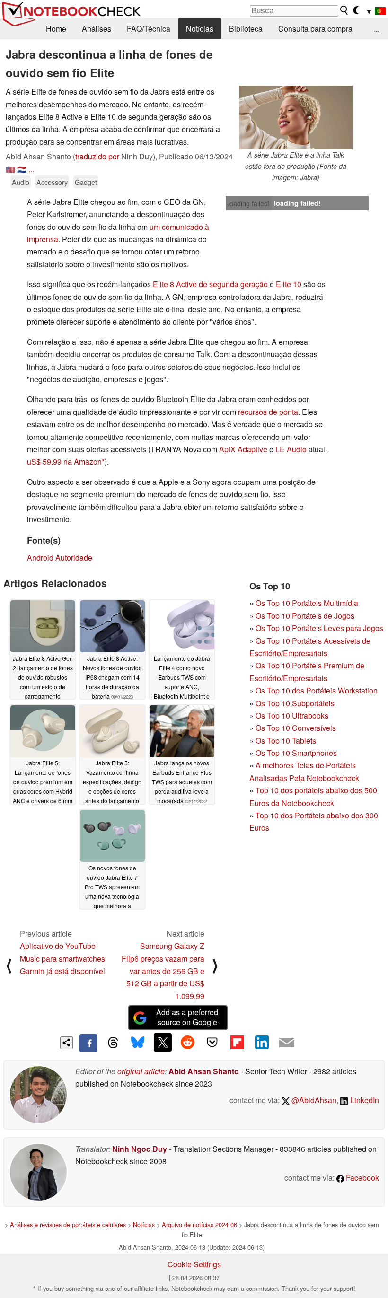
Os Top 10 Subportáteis (295, 703)
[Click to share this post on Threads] (113, 1043)
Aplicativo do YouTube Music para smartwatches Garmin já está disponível (62, 958)
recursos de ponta (268, 411)
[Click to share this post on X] (163, 1042)
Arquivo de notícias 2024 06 (199, 1224)
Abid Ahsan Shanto (203, 1071)
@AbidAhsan (313, 1100)
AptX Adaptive (243, 449)
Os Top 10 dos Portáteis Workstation (317, 690)
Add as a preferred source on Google (187, 1017)
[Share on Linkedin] (262, 1042)
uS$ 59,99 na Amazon (64, 461)
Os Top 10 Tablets (286, 740)
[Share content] (66, 1042)
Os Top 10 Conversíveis (296, 727)
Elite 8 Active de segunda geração (210, 284)
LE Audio (292, 449)
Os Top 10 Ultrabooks (292, 715)
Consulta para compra (315, 28)
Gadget (86, 182)
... (376, 28)
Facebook (361, 1177)
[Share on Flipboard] (237, 1042)
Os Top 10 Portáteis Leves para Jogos (319, 628)
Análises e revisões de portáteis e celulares (68, 1224)
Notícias (199, 28)
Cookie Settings (194, 1264)
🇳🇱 (21, 169)
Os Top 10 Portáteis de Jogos (305, 615)
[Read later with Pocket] (212, 1042)
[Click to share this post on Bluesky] (138, 1043)
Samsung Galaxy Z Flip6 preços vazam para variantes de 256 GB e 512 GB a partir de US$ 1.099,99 (163, 970)
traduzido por (97, 156)
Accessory (52, 182)
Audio (20, 182)
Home (56, 28)
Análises (96, 28)
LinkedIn (363, 1100)
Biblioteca (246, 28)
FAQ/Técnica (148, 28)
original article (141, 1071)
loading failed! (249, 203)
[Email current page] (287, 1043)
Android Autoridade (59, 557)
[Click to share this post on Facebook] (88, 1043)
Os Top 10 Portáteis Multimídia (307, 602)
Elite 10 (288, 284)
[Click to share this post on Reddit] (187, 1042)
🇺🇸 (10, 169)
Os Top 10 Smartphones (296, 752)
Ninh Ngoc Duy (139, 1148)
